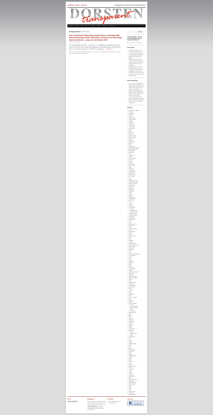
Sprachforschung (132, 349)
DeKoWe (130, 161)
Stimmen (87, 26)
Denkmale (131, 162)
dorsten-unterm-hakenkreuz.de (115, 401)
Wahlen (130, 378)
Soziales (130, 342)
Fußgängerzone (132, 197)
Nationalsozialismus (133, 285)
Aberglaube (131, 111)
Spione (130, 345)
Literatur (89, 51)
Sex (129, 339)
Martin (130, 264)
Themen (71, 26)
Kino (130, 237)
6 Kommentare (84, 53)
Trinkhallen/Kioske (132, 366)
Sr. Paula (98, 404)
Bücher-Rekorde (132, 146)
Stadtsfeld (131, 357)
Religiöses (131, 315)
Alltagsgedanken (132, 117)
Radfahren (131, 300)
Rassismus (131, 301)
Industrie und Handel (133, 228)
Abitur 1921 (131, 114)
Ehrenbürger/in (132, 170)
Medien (130, 266)
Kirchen (130, 239)
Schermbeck (131, 319)
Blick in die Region (132, 135)
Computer (131, 156)
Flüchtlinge (131, 188)
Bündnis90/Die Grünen (133, 149)
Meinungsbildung (132, 268)
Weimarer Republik (132, 382)
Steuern (131, 309)
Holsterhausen (131, 225)
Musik (130, 280)
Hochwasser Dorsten (133, 224)
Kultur (82, 51)
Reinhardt (130, 90)
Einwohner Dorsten (132, 171)
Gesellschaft (131, 206)
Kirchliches (131, 242)
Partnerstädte (131, 294)
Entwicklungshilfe (132, 174)
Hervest (130, 221)
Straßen (130, 358)
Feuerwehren (131, 186)
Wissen (130, 387)
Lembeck (130, 257)
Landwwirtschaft (132, 255)
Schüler (130, 327)
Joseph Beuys (112, 51)
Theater (130, 360)
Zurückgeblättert (132, 391)
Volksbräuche (131, 376)
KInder (130, 234)
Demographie (132, 207)
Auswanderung (132, 128)
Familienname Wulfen (133, 183)
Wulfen (130, 388)
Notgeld (130, 288)
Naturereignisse (132, 286)
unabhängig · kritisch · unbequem (77, 5)
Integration (132, 209)
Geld (130, 201)
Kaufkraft (130, 233)
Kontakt (99, 26)
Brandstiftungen (132, 141)
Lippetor (101, 403)
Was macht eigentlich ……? (134, 379)
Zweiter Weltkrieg (132, 394)
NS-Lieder (131, 289)
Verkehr (130, 373)
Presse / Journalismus (133, 297)
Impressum (105, 26)
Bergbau (130, 131)
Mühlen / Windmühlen (133, 277)
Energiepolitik (131, 173)
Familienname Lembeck (133, 182)
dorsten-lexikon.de (112, 403)
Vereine (130, 370)
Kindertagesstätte (132, 236)
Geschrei (130, 204)
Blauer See (131, 134)
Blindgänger (131, 138)
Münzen (130, 279)
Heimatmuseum (132, 219)
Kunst (85, 51)
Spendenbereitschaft (133, 343)
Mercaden (131, 270)
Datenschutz (112, 26)
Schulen (130, 324)
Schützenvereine (132, 336)
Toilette (130, 363)
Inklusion (132, 331)
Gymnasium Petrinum (133, 215)
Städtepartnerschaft (132, 355)
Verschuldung (132, 310)
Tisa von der (131, 361)
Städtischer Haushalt (134, 307)
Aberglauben (131, 113)
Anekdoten (131, 120)
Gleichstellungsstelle (133, 213)
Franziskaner (131, 191)
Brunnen (130, 143)
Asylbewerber (131, 123)
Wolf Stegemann (76, 53)
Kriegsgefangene (132, 246)
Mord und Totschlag (133, 276)
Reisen (130, 313)
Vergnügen (131, 372)
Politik (130, 295)
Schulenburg (131, 325)
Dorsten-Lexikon (132, 165)
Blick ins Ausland (132, 137)
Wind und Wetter (132, 384)
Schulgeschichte (132, 328)
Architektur (131, 122)
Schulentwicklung (133, 333)
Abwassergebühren (134, 306)
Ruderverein (131, 318)
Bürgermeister (131, 152)
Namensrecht (131, 283)
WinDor (130, 385)
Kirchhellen (131, 240)
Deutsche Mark (132, 164)
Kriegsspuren (131, 248)
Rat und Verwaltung (133, 303)
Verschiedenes (131, 375)
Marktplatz (131, 263)
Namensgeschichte (132, 282)
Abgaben (131, 304)
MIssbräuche (131, 274)
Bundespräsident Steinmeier (134, 147)
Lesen (130, 258)
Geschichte (131, 203)
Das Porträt (131, 159)
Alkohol (130, 116)
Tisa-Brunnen (93, 404)
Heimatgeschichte (132, 218)
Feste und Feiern (132, 185)
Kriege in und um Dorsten (134, 245)
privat (130, 298)
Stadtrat (88, 401)
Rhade (130, 316)
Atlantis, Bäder (132, 125)
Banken (130, 129)
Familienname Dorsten (133, 180)
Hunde (130, 227)
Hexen (130, 222)
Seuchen (130, 337)
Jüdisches (130, 230)
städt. (130, 352)
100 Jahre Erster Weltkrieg (134, 110)
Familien (130, 179)
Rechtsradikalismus (134, 210)
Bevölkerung (131, 132)
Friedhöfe (130, 194)
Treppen (130, 364)
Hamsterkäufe (131, 216)
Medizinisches (131, 267)
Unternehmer (131, 369)
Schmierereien (131, 321)
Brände (130, 140)
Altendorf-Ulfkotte (132, 119)
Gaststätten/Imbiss (132, 198)
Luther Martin (131, 261)
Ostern (130, 291)
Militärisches (131, 273)
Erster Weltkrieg (132, 176)
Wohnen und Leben (134, 212)
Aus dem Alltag (132, 126)
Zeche (130, 390)
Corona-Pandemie (132, 158)
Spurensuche (131, 351)
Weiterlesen (110, 49)
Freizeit (130, 192)
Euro (130, 177)
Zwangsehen (131, 393)
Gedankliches (131, 200)
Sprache (130, 348)
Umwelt (130, 367)
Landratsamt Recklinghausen (134, 254)
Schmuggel (131, 322)
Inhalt (82, 26)
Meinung (77, 26)
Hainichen (98, 403)
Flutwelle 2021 (132, 189)
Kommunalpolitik (132, 243)
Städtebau (130, 354)
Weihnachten (131, 381)
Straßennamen (100, 406)
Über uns (93, 26)
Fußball (130, 195)
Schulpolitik (131, 330)
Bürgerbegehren (132, 150)
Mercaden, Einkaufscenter (134, 271)
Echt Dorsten (131, 168)
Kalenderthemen (132, 231)
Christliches (131, 155)
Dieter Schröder (104, 51)
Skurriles (130, 340)
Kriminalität (131, 249)
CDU (130, 153)
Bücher (79, 51)
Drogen (130, 167)
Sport (130, 346)
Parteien (130, 292)
